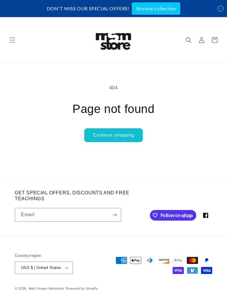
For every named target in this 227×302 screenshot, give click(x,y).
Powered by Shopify (82, 288)
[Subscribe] (114, 215)
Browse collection (156, 8)
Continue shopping (113, 134)
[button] (12, 40)
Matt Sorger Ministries (47, 288)
